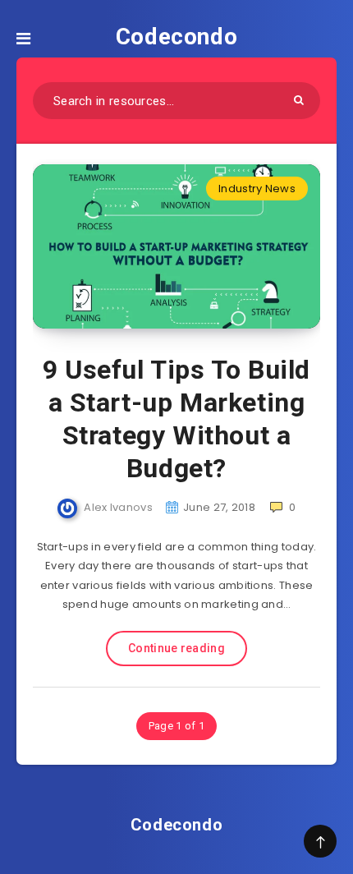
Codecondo (176, 36)
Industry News (257, 188)
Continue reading (176, 648)
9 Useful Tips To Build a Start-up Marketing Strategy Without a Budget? (176, 419)
